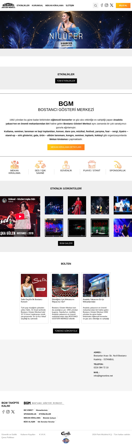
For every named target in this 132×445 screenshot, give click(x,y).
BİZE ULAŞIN (29, 422)
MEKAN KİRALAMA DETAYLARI (66, 147)
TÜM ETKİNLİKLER (66, 81)
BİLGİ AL (123, 5)
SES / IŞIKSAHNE (40, 171)
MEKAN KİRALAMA (54, 5)
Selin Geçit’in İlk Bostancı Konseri (31, 300)
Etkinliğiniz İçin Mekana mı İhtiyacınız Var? (63, 300)
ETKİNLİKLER (23, 5)
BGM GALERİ (66, 243)
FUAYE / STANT (91, 170)
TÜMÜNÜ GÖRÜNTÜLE (66, 331)
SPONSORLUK (118, 170)
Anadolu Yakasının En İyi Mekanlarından (93, 300)
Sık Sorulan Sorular (46, 422)
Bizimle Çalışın (49, 418)
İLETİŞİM (70, 5)
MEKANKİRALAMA (14, 171)
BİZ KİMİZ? (28, 410)
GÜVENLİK (66, 170)
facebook (102, 5)
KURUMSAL (37, 5)
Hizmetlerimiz (42, 410)
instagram (106, 5)
